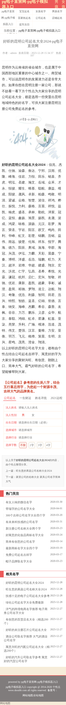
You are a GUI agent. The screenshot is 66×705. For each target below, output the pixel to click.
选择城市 (11, 430)
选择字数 (11, 445)
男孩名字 (57, 11)
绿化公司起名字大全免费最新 (25, 602)
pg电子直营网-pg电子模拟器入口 (8, 18)
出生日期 (11, 422)
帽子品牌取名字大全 (19, 561)
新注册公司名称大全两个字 (23, 528)
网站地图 (28, 695)
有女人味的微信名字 (19, 502)
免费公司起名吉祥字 (19, 554)
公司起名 (41, 18)
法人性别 (11, 415)
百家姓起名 (24, 18)
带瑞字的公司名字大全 (20, 508)
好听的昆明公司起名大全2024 (25, 582)
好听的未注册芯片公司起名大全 (26, 629)
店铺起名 (57, 18)
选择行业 (11, 437)
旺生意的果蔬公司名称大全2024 (34, 470)
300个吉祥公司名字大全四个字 (25, 515)
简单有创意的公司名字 (20, 541)
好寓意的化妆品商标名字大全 (25, 535)
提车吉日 (24, 24)
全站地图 (38, 695)
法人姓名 (11, 407)
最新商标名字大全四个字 (22, 548)
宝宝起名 (24, 11)
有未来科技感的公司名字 (22, 522)
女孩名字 (41, 11)
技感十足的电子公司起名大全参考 (28, 595)
